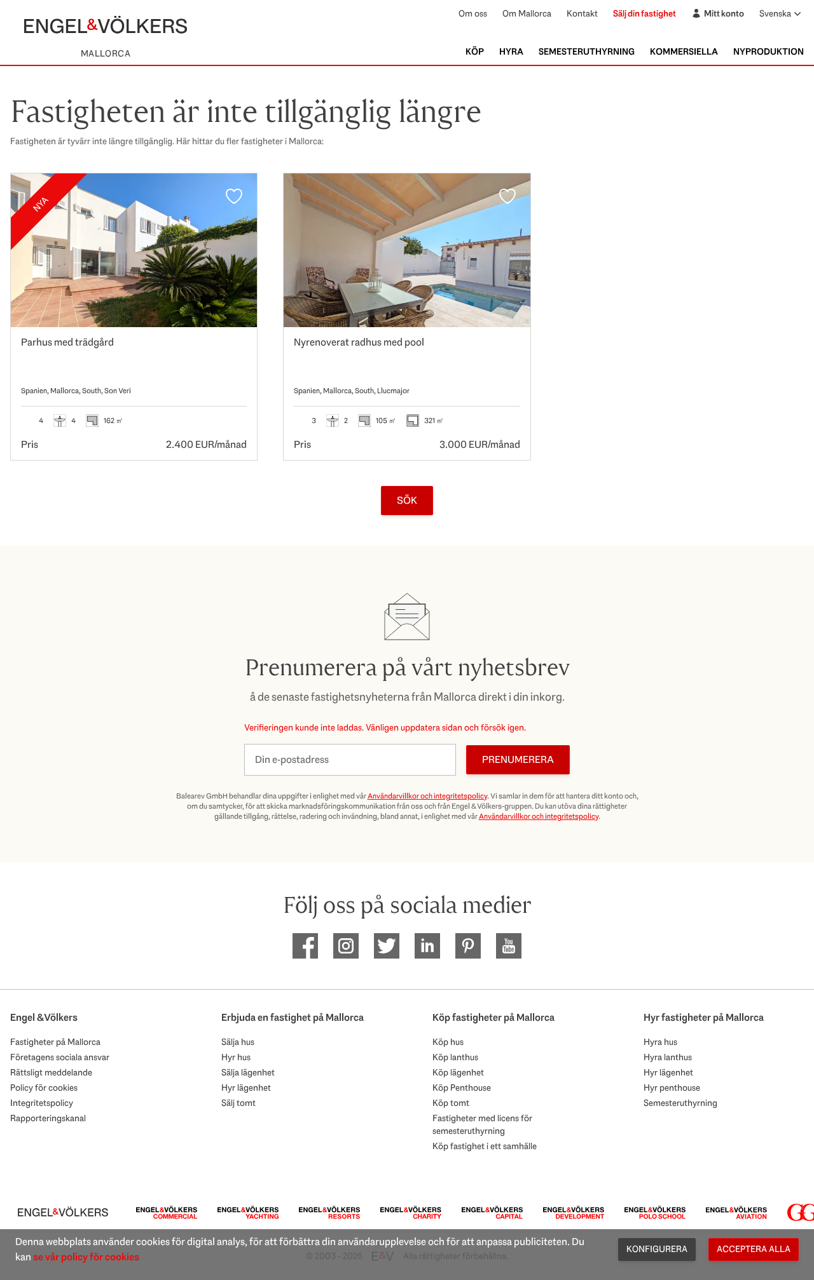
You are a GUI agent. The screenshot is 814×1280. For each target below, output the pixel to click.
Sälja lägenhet (248, 1072)
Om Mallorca (526, 13)
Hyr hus (236, 1057)
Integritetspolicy (41, 1102)
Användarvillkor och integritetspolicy (427, 796)
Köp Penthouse (461, 1087)
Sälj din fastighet (644, 13)
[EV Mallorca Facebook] (305, 946)
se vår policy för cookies (86, 1256)
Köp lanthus (455, 1057)
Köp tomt (450, 1102)
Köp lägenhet (458, 1072)
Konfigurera (656, 1249)
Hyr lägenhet (246, 1087)
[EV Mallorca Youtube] (508, 946)
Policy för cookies (44, 1087)
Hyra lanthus (668, 1057)
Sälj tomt (238, 1102)
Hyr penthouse (672, 1087)
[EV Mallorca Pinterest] (468, 946)
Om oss (473, 13)
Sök (407, 500)
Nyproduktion (768, 51)
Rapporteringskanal (48, 1118)
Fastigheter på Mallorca (55, 1042)
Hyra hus (660, 1042)
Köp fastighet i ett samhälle (484, 1146)
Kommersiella (684, 51)
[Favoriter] (234, 196)
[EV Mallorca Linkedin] (427, 946)
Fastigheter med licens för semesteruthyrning (482, 1124)
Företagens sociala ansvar (59, 1057)
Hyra (511, 51)
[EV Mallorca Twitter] (386, 946)
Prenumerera (518, 759)
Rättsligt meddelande (51, 1072)
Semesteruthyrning (587, 51)
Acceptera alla (753, 1249)
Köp (475, 51)
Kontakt (582, 13)
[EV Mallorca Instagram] (346, 946)
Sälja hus (237, 1042)
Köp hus (448, 1042)
